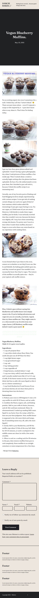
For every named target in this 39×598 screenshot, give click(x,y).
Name (5, 504)
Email (17, 504)
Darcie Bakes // (6, 4)
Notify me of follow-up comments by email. (20, 515)
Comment (6, 482)
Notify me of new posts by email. (16, 520)
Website (29, 504)
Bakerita (15, 451)
